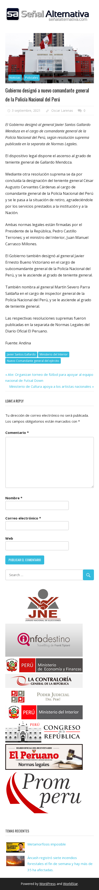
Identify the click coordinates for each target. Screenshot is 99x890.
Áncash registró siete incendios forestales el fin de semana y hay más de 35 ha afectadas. (60, 863)
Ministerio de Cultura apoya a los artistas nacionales (50, 386)
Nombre (13, 498)
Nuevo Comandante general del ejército (33, 361)
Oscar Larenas (62, 110)
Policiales (31, 77)
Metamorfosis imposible (46, 844)
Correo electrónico (23, 518)
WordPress (47, 884)
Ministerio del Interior (54, 354)
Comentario (17, 432)
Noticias (14, 77)
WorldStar (70, 884)
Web (9, 538)
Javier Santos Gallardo (21, 354)
